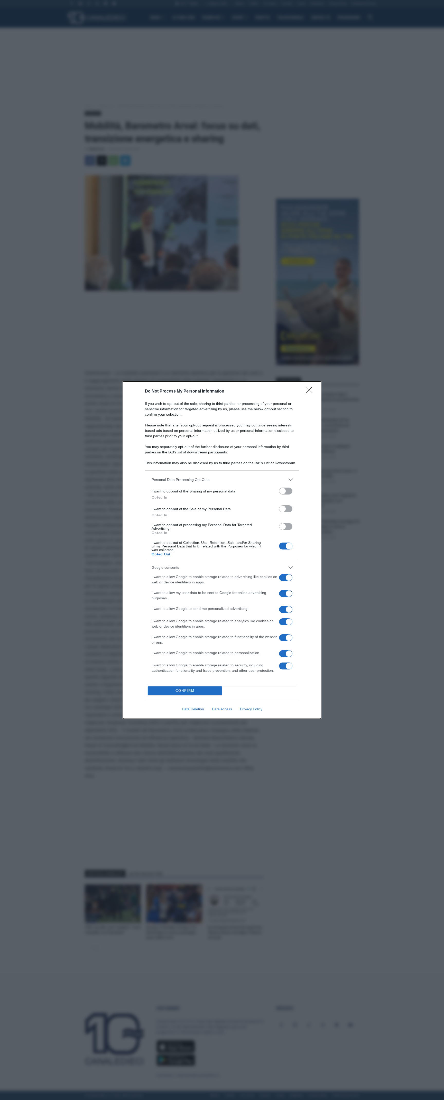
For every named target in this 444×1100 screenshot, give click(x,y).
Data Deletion (193, 709)
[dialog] (222, 550)
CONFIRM (185, 691)
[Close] (311, 391)
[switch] (285, 491)
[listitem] (222, 479)
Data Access (222, 709)
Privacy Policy (251, 709)
